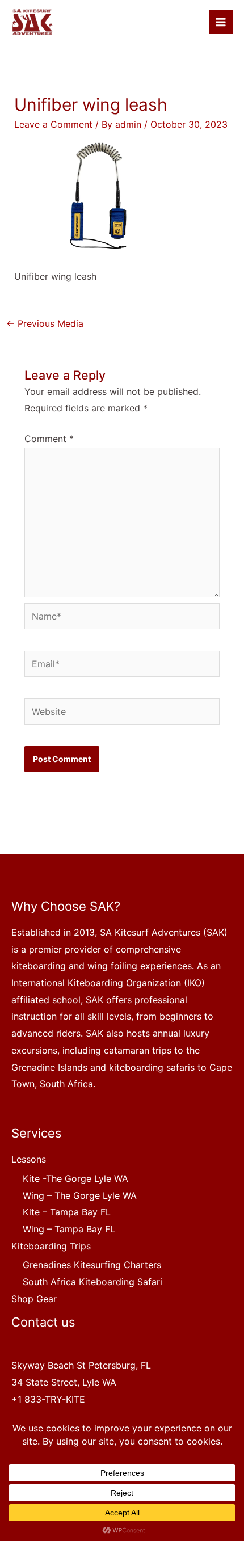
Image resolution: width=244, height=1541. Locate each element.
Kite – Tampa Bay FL (67, 1212)
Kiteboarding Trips (51, 1246)
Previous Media (44, 323)
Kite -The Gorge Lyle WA (75, 1178)
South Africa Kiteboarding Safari (92, 1281)
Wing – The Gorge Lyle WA (80, 1195)
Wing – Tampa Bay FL (69, 1229)
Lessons (28, 1159)
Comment (49, 438)
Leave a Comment (53, 124)
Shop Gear (34, 1298)
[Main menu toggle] (221, 22)
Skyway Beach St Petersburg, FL (81, 1365)
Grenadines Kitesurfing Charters (92, 1264)
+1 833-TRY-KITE (48, 1399)
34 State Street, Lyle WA (63, 1382)
